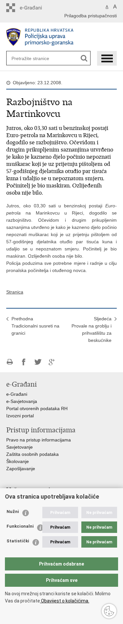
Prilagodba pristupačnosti (90, 15)
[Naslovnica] (61, 37)
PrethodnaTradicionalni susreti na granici (35, 326)
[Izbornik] (107, 58)
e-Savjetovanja (21, 401)
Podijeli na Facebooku (23, 362)
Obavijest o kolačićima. (64, 600)
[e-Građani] (34, 7)
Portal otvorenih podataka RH (37, 408)
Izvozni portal (20, 415)
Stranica (14, 292)
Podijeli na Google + (52, 362)
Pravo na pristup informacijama (38, 439)
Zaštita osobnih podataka (32, 454)
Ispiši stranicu (9, 362)
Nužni (13, 511)
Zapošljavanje (20, 468)
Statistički (18, 540)
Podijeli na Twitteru (37, 362)
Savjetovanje (19, 447)
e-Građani (16, 394)
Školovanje (17, 461)
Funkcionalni (20, 526)
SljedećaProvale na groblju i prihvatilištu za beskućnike (92, 329)
